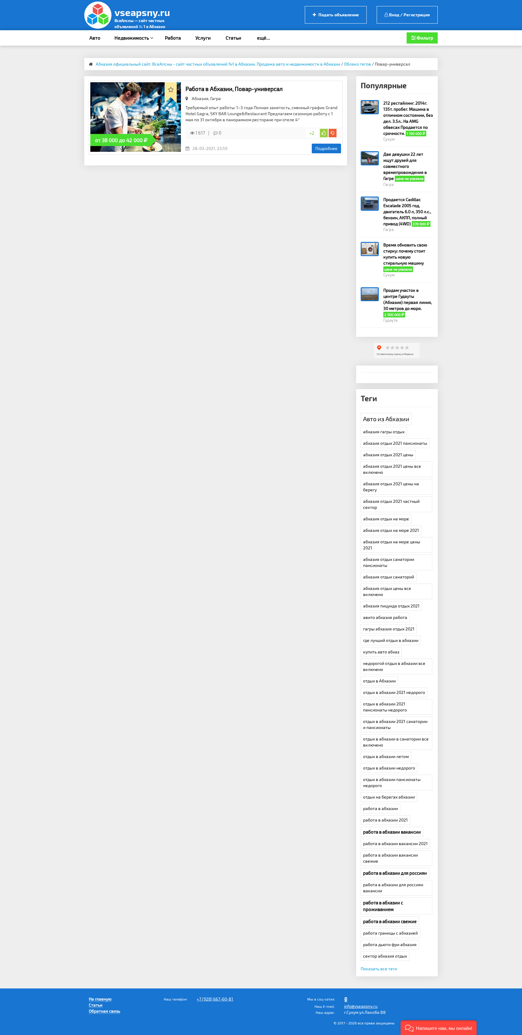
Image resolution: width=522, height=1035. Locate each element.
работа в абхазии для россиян (395, 873)
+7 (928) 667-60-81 (215, 998)
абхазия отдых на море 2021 (391, 530)
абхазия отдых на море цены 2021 (391, 544)
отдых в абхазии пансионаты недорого (391, 782)
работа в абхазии (380, 808)
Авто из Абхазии (386, 418)
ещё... (263, 38)
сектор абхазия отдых (385, 956)
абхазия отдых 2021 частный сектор (391, 504)
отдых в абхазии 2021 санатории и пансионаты (395, 724)
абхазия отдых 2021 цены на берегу (391, 486)
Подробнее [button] (326, 148)
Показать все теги (379, 968)
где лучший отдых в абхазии (390, 640)
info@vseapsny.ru (361, 1006)
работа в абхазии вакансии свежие (390, 858)
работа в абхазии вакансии (392, 832)
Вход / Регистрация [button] (409, 14)
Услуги (203, 38)
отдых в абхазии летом (386, 756)
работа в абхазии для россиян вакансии (393, 887)
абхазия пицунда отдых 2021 (391, 605)
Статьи (233, 38)
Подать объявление (338, 14)
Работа (173, 38)
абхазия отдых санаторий (388, 576)
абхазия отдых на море (386, 518)
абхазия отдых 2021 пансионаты (395, 443)
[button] (439, 1027)
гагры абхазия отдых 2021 (388, 628)
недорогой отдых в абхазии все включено (394, 666)
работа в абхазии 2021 (385, 819)
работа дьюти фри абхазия (390, 944)
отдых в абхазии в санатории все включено (396, 741)
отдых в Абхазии (379, 680)
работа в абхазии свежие (390, 921)
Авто (94, 38)
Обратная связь (104, 1011)
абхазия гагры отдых (383, 431)
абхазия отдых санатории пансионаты (388, 562)
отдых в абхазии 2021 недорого (394, 692)
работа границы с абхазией (390, 933)
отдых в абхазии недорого (389, 767)
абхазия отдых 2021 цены (388, 454)
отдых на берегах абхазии (389, 796)
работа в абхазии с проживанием (383, 906)
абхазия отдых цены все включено (387, 591)
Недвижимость (132, 38)
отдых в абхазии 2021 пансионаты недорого (385, 706)
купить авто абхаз (381, 651)
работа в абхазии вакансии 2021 (395, 843)
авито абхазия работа (385, 617)
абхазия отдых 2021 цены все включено (392, 469)
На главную (100, 998)
